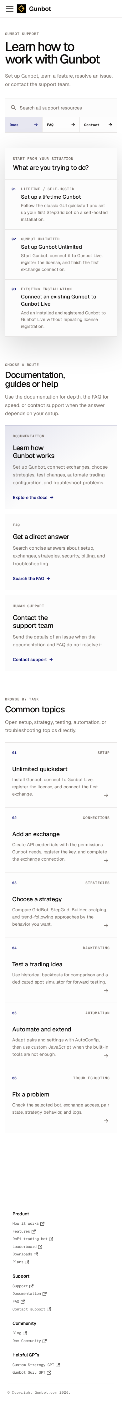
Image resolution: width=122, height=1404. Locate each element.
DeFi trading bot (30, 1238)
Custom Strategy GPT (33, 1364)
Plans (18, 1261)
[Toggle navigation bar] (9, 8)
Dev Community (27, 1340)
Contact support (29, 1309)
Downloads (22, 1254)
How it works (26, 1223)
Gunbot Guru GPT (29, 1372)
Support (20, 1286)
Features (21, 1231)
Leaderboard (25, 1246)
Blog (17, 1332)
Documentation (27, 1293)
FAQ (16, 1301)
